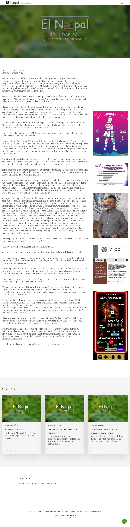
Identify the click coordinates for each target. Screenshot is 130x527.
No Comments (73, 48)
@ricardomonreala (56, 344)
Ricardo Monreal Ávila (65, 37)
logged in (33, 483)
